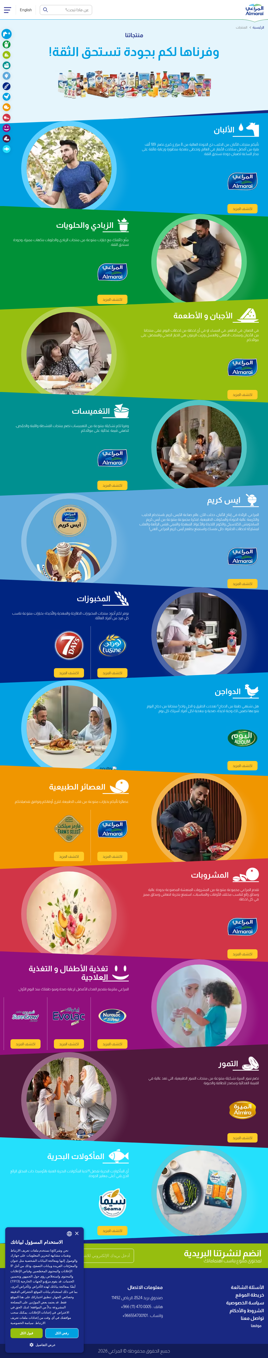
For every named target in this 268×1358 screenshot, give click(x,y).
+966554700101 (135, 1315)
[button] (44, 1345)
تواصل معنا (252, 1318)
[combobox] (69, 1233)
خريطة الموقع (249, 1295)
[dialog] (44, 1290)
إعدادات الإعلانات (40, 1312)
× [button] (77, 1234)
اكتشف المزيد (242, 209)
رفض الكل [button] (62, 1333)
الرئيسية (258, 27)
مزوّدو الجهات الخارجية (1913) (30, 1281)
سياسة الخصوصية (245, 1302)
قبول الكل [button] (26, 1333)
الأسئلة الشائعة (247, 1287)
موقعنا (256, 1325)
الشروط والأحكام (247, 1310)
